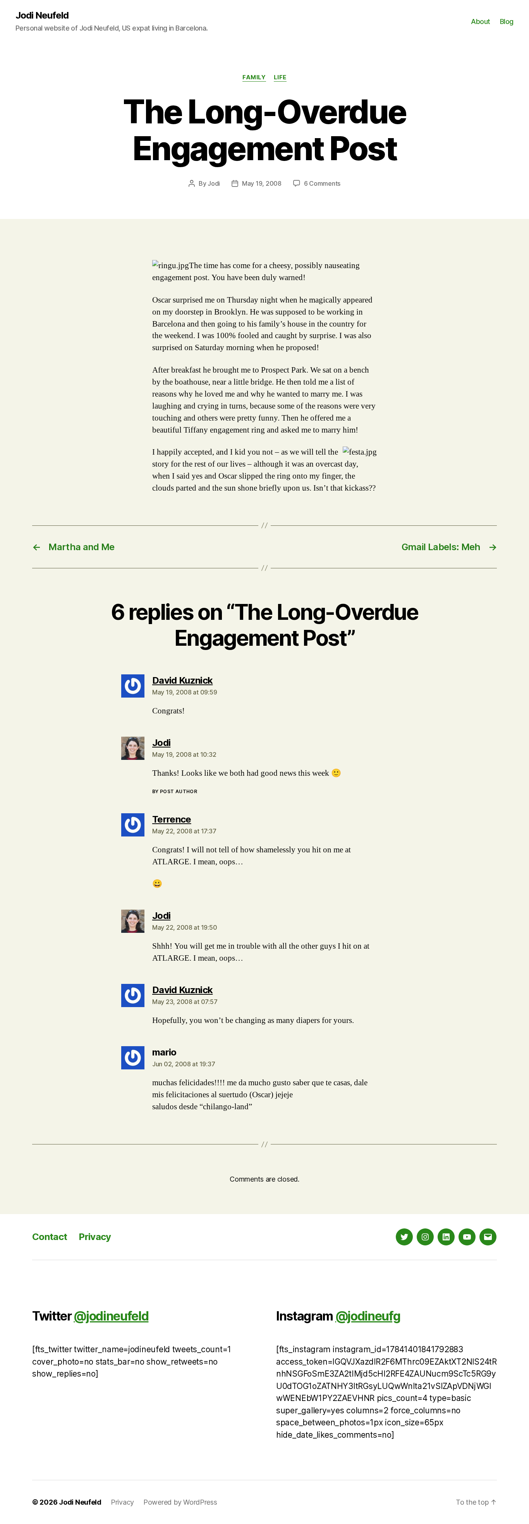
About (480, 21)
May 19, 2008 (262, 183)
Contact (49, 1236)
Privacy (95, 1236)
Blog (507, 21)
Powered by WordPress (180, 1502)
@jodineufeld (111, 1316)
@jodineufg (367, 1316)
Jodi (214, 183)
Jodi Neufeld (42, 15)
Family (254, 77)
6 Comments (322, 183)
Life (280, 77)
